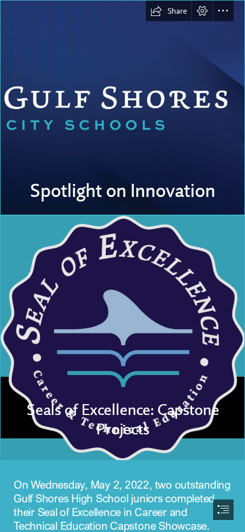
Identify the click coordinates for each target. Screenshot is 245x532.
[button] (168, 11)
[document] (122, 266)
